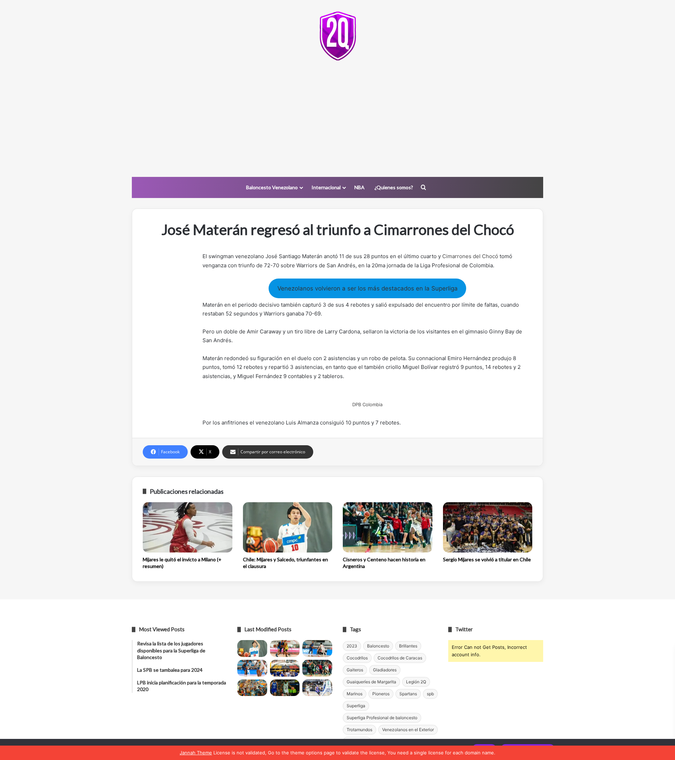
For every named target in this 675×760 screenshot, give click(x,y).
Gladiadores (385, 669)
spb (430, 693)
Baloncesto (378, 646)
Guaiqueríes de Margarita (371, 681)
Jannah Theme (196, 752)
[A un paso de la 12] (317, 687)
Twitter (464, 629)
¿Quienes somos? (393, 187)
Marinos (354, 693)
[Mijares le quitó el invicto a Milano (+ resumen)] (187, 527)
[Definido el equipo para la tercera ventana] (285, 668)
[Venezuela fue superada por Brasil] (252, 668)
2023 (352, 646)
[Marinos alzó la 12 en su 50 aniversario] (252, 687)
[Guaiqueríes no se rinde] (285, 687)
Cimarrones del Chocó (470, 256)
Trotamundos (359, 729)
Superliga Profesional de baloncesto (382, 717)
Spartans (408, 693)
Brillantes (408, 646)
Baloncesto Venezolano (272, 187)
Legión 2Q (416, 681)
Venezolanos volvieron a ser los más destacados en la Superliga (367, 288)
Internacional (326, 187)
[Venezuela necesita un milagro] (317, 648)
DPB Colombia (367, 404)
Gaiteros (355, 669)
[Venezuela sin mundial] (285, 648)
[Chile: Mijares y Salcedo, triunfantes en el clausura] (288, 527)
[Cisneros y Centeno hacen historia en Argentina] (387, 527)
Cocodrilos (357, 657)
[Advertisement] (337, 120)
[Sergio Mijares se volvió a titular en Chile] (488, 527)
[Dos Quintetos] (337, 35)
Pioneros (381, 693)
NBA (359, 187)
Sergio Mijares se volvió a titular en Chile (487, 559)
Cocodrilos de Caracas (400, 657)
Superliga (356, 705)
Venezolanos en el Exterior (408, 729)
